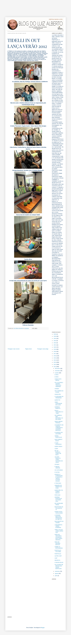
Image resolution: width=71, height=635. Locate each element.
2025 (55, 336)
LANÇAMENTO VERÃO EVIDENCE (58, 526)
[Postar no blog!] (33, 328)
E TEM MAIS (58, 483)
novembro (57, 370)
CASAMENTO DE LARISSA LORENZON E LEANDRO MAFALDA (59, 427)
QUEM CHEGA (58, 446)
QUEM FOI (57, 400)
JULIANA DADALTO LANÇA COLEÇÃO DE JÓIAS (59, 459)
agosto (57, 573)
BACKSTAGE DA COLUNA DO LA (59, 508)
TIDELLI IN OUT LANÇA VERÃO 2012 (59, 531)
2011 (55, 366)
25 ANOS (57, 464)
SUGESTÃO (58, 394)
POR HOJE (57, 495)
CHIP (56, 558)
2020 (55, 347)
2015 (55, 358)
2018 (55, 351)
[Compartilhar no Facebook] (35, 328)
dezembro (57, 368)
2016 (55, 355)
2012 (55, 364)
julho (56, 575)
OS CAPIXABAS (59, 470)
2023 (55, 340)
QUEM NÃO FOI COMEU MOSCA (59, 491)
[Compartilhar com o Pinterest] (36, 328)
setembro (57, 571)
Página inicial (28, 349)
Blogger (43, 627)
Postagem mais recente (13, 349)
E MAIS (56, 374)
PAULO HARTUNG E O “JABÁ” (59, 412)
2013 (55, 362)
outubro (57, 372)
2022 (55, 342)
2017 (55, 353)
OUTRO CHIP (58, 556)
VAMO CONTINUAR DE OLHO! (58, 403)
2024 (55, 338)
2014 (55, 360)
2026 (55, 334)
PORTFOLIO (58, 553)
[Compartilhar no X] (34, 328)
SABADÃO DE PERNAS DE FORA (58, 487)
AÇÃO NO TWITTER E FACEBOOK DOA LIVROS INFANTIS (58, 537)
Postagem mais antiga (42, 349)
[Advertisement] (35, 8)
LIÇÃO (56, 448)
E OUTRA (57, 472)
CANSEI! (57, 388)
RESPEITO (57, 560)
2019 (55, 349)
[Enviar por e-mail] (32, 328)
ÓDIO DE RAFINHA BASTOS (57, 543)
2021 (55, 345)
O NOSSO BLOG (59, 562)
